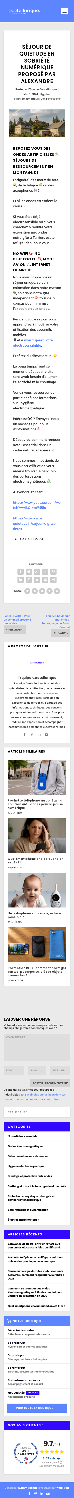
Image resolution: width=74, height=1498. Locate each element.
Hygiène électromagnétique (26, 1166)
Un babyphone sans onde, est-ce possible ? (34, 915)
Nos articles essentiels (22, 1136)
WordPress (62, 1488)
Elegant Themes (27, 1488)
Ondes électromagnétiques (25, 1146)
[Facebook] (29, 1493)
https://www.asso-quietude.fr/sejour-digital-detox (34, 523)
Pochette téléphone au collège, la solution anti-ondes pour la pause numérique (35, 804)
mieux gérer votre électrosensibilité (33, 342)
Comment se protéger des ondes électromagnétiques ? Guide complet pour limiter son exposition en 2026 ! (35, 1292)
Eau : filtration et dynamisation (28, 1210)
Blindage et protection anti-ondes (30, 1176)
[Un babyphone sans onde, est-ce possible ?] (37, 890)
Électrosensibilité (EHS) (23, 1220)
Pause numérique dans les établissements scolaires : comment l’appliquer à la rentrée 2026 (36, 1275)
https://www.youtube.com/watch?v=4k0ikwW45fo (37, 505)
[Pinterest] (35, 1493)
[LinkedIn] (41, 1493)
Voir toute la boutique (34, 1408)
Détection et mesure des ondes (28, 1156)
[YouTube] (48, 1493)
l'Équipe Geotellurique (42, 89)
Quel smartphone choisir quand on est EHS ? (36, 860)
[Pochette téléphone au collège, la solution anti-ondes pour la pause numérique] (37, 777)
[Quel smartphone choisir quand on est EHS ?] (37, 835)
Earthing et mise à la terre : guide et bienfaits (37, 1186)
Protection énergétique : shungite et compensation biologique (31, 1198)
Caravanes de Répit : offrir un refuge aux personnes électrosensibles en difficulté (34, 1246)
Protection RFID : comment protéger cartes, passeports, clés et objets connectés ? (37, 971)
